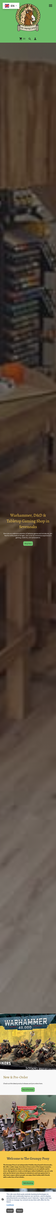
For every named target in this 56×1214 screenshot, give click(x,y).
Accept (10, 1211)
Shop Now (28, 544)
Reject (19, 1211)
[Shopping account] (35, 38)
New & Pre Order (28, 1090)
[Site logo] (28, 17)
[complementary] (11, 6)
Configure (10, 1205)
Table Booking (28, 1183)
